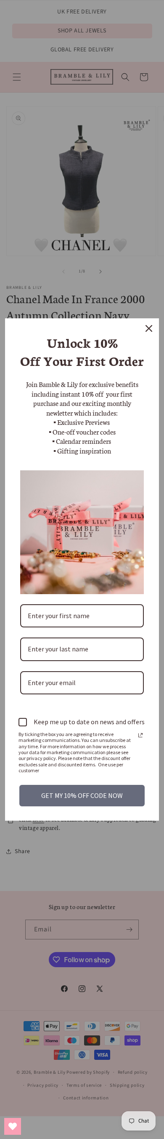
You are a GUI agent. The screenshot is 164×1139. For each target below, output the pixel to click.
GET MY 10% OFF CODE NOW (82, 795)
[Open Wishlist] (12, 1126)
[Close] (149, 328)
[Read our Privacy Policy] (140, 735)
